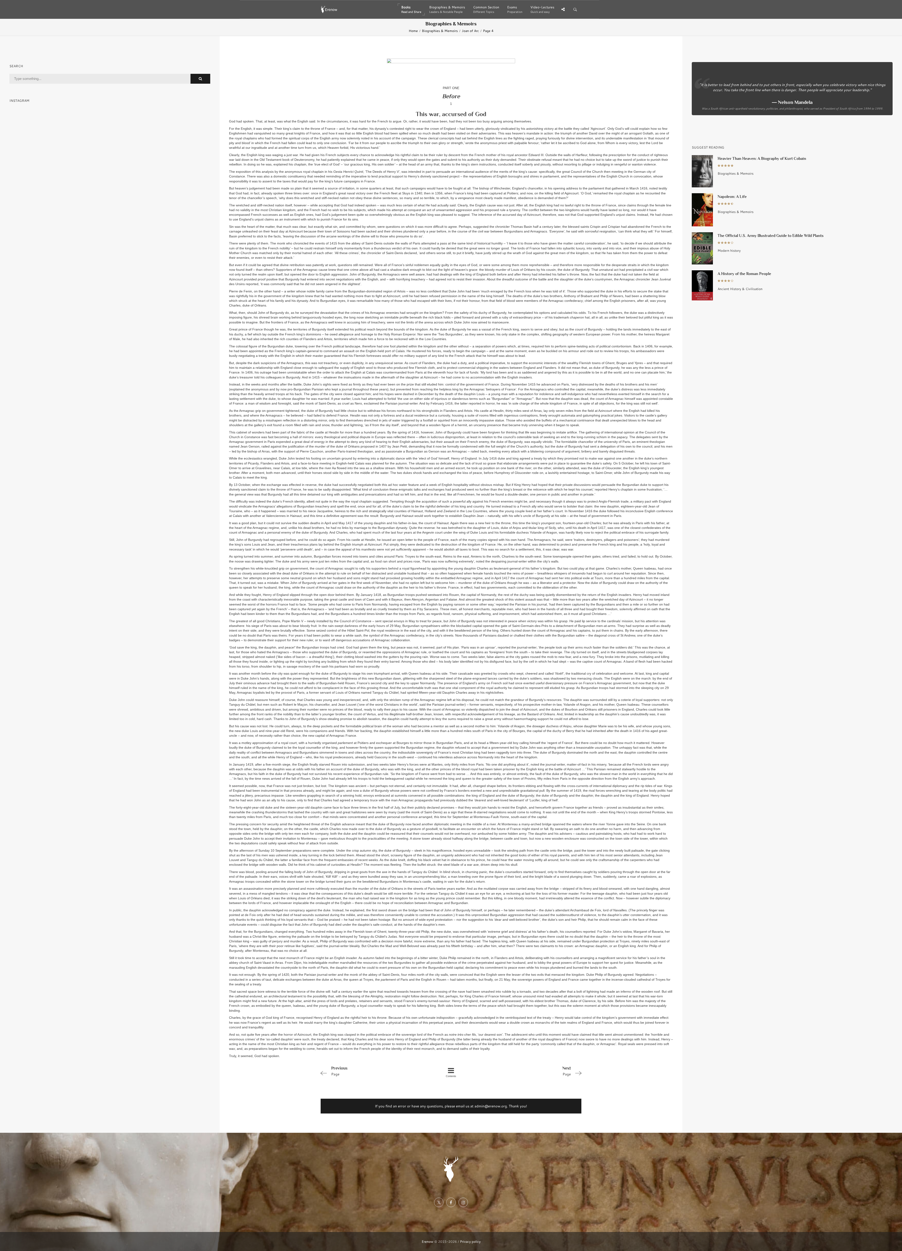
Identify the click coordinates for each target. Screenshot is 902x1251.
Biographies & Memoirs (440, 31)
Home (413, 31)
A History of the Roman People (744, 273)
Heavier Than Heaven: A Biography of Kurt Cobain (762, 158)
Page (339, 1071)
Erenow (427, 1241)
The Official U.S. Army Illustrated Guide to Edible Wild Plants (771, 235)
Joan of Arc (470, 31)
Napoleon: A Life (732, 196)
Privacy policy (470, 1241)
